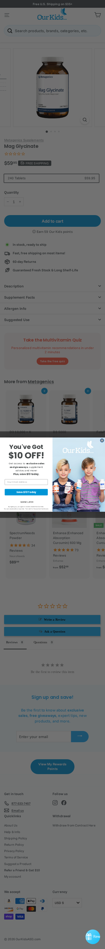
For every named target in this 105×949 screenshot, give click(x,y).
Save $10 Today (26, 492)
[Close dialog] (102, 440)
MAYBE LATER (27, 502)
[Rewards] (92, 937)
